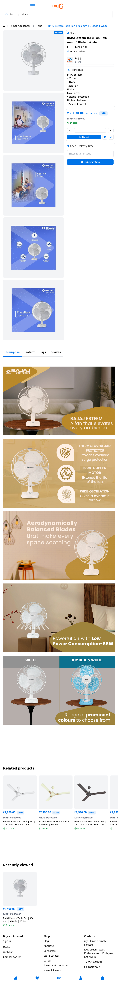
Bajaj (78, 58)
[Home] (4, 26)
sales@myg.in (92, 966)
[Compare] (15, 978)
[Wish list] (37, 978)
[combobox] (57, 14)
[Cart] (102, 978)
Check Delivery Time (90, 162)
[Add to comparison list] (111, 137)
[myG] (55, 6)
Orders (7, 947)
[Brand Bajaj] (70, 60)
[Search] (6, 14)
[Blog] (59, 978)
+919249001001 (93, 961)
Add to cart (84, 137)
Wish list (8, 952)
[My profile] (80, 978)
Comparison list (12, 957)
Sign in (7, 941)
